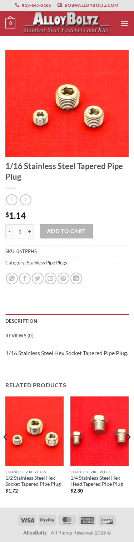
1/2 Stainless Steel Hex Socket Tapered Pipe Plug (33, 481)
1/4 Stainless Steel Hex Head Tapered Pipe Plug (96, 481)
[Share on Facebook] (25, 278)
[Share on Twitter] (38, 278)
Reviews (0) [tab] (19, 335)
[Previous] (5, 451)
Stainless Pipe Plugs (47, 262)
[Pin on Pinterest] (63, 278)
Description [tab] (21, 321)
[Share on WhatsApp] (12, 278)
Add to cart (66, 231)
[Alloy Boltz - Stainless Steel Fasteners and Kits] (67, 23)
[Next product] (11, 199)
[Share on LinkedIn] (76, 278)
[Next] (128, 451)
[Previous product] (25, 199)
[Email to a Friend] (50, 278)
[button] (10, 23)
